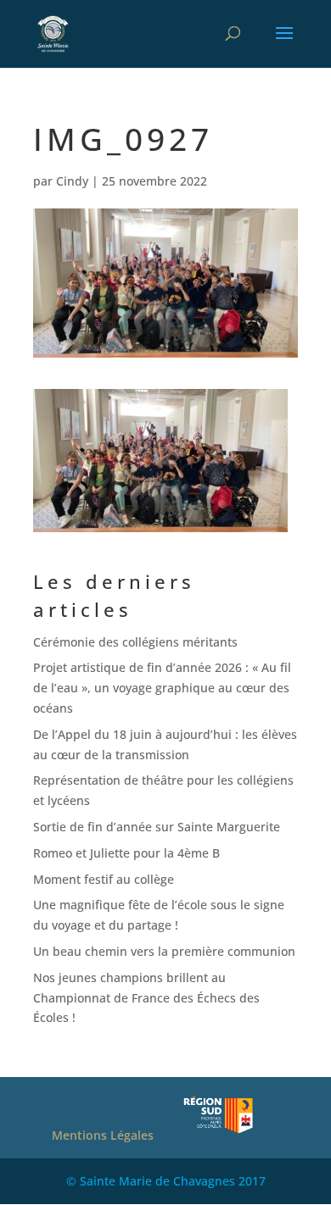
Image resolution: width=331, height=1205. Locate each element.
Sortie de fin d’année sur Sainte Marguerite (156, 827)
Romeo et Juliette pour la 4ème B (126, 853)
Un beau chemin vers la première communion (164, 951)
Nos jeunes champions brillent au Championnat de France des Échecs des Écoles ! (146, 997)
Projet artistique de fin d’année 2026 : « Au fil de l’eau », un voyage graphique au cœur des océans (162, 687)
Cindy (72, 181)
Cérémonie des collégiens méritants (135, 642)
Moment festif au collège (103, 879)
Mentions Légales (103, 1135)
